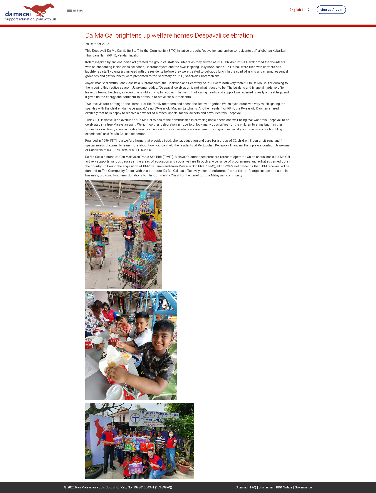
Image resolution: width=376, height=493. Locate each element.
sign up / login (331, 10)
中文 (307, 10)
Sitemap (242, 487)
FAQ (253, 487)
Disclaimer (266, 487)
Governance (303, 487)
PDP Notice (284, 487)
